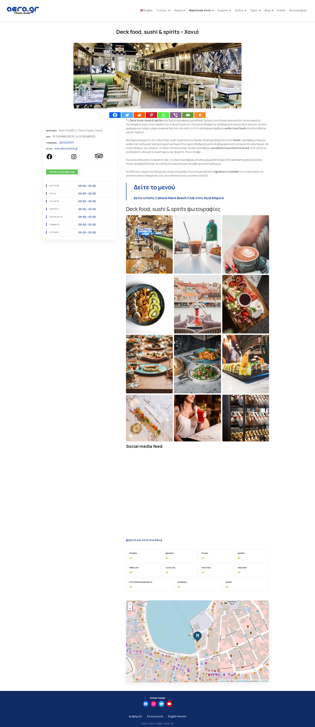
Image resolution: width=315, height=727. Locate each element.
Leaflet (222, 681)
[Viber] (175, 115)
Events (281, 10)
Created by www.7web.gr (157, 723)
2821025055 (66, 142)
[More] (200, 115)
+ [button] (130, 604)
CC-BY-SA (264, 681)
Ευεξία (239, 10)
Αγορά (178, 10)
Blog (267, 10)
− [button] (130, 608)
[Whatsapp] (163, 115)
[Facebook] (115, 115)
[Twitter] (127, 115)
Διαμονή (223, 10)
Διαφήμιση (135, 716)
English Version (177, 716)
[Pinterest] (151, 115)
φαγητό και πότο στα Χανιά (144, 540)
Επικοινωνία (155, 716)
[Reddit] (139, 115)
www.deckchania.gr (66, 148)
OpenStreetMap (242, 681)
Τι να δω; (161, 10)
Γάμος (254, 10)
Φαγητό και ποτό (200, 10)
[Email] (188, 115)
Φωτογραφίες (298, 10)
